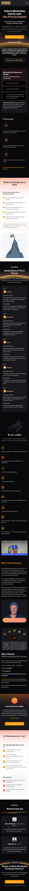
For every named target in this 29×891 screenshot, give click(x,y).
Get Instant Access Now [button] (14, 37)
